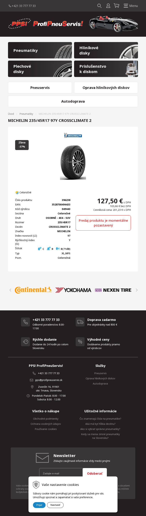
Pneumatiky (26, 113)
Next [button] (136, 290)
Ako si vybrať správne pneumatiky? (100, 429)
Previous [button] (10, 290)
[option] (33, 290)
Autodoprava (100, 383)
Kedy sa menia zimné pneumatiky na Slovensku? (100, 436)
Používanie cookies (46, 429)
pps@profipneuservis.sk (48, 380)
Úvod (11, 113)
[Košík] (117, 5)
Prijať (39, 505)
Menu (133, 6)
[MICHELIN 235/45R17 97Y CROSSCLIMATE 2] (73, 162)
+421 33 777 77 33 (24, 6)
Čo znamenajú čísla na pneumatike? (100, 418)
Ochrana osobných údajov (46, 423)
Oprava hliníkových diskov (100, 378)
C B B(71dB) (56, 249)
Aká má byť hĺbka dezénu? (100, 423)
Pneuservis (100, 373)
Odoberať (94, 473)
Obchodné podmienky (45, 418)
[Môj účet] (108, 6)
